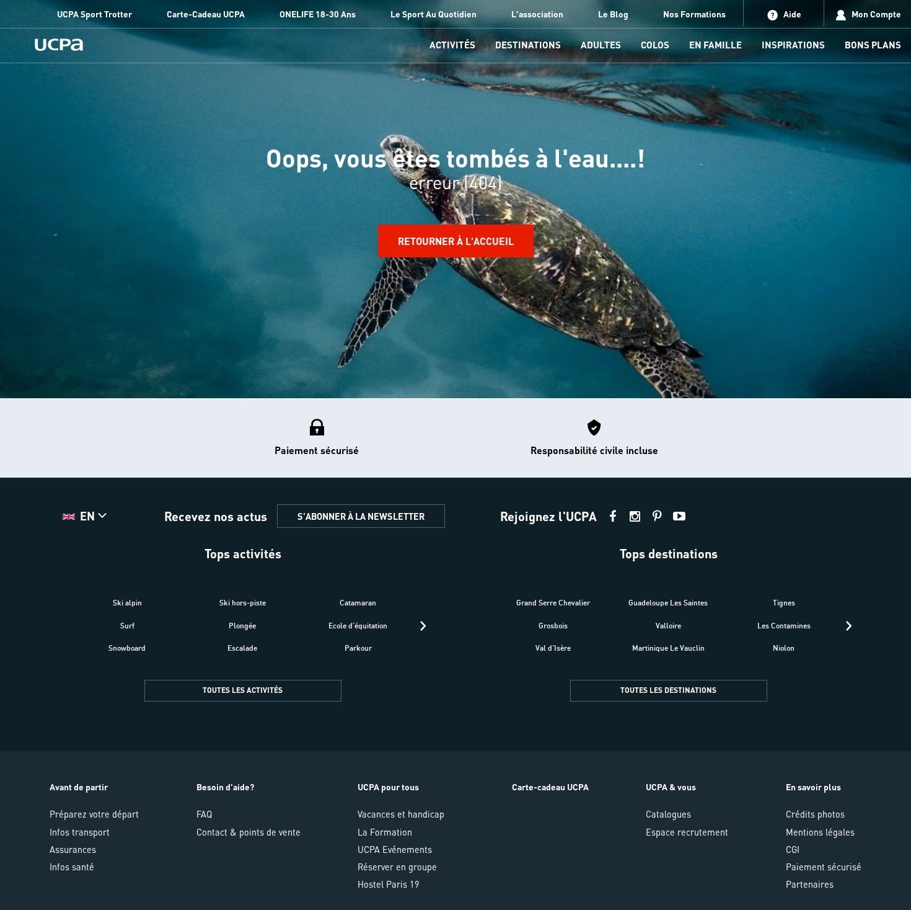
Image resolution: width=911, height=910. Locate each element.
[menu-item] (452, 46)
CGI (792, 849)
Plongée (242, 625)
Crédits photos (815, 813)
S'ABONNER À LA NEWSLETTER (361, 516)
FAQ (204, 813)
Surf (127, 625)
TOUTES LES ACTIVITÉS (243, 690)
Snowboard (127, 648)
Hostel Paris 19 (389, 884)
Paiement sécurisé (823, 866)
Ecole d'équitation (357, 625)
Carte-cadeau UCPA (550, 786)
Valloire (668, 625)
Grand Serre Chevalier (553, 602)
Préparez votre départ (94, 813)
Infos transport (80, 831)
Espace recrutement (687, 831)
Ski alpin (127, 602)
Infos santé (72, 866)
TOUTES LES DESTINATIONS (668, 690)
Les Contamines (784, 625)
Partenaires (810, 884)
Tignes (784, 602)
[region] (455, 199)
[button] (455, 654)
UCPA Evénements (395, 849)
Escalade (242, 648)
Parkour (358, 648)
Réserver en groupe (397, 866)
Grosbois (553, 625)
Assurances (73, 849)
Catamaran (358, 602)
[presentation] (423, 626)
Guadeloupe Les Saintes (668, 602)
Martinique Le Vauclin (668, 648)
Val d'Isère (553, 648)
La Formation (385, 831)
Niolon (783, 648)
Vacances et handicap (401, 813)
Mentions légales (820, 831)
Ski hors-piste (242, 602)
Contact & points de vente (248, 831)
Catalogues (668, 813)
